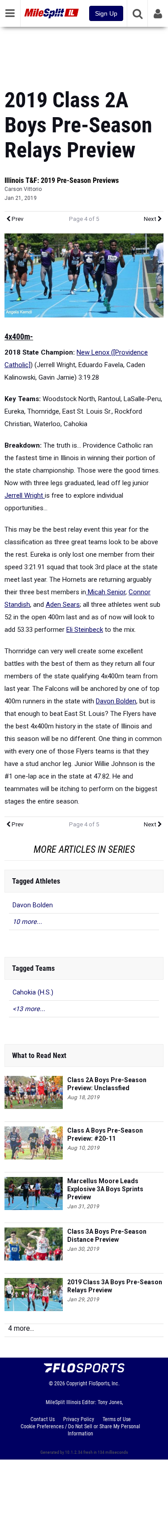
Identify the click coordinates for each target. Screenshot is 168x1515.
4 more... (21, 1328)
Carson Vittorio (23, 189)
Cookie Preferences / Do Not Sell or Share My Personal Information (80, 1430)
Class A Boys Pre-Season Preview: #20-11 (105, 1134)
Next (151, 219)
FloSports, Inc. (104, 1383)
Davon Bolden (116, 701)
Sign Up (106, 13)
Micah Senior (105, 592)
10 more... (27, 922)
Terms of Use (117, 1419)
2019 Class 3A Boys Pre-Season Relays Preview (114, 1286)
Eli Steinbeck (84, 630)
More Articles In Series (84, 849)
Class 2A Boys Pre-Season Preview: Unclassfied (106, 1084)
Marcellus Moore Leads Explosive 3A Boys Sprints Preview (105, 1189)
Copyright (76, 1383)
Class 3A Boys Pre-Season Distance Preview (106, 1235)
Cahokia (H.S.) (33, 992)
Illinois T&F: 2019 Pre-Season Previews (61, 180)
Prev (16, 219)
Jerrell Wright (24, 495)
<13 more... (29, 1009)
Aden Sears (63, 605)
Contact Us (42, 1419)
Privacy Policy (78, 1419)
